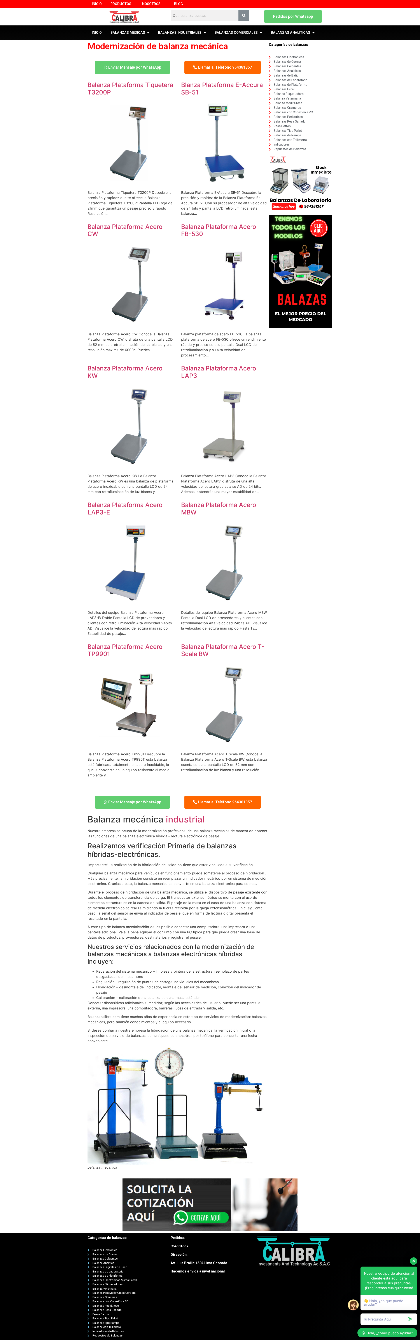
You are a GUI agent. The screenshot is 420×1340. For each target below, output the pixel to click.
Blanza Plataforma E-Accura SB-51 (222, 88)
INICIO (97, 4)
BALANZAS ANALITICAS (290, 32)
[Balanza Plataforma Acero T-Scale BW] (224, 745)
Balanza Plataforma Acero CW (125, 230)
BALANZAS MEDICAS (127, 32)
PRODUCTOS (120, 4)
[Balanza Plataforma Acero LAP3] (224, 467)
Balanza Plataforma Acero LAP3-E (125, 508)
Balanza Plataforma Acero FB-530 (218, 230)
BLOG (178, 4)
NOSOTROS (151, 4)
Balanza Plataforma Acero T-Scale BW (222, 650)
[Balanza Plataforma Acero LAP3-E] (131, 603)
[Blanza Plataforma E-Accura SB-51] (224, 184)
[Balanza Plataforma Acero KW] (131, 467)
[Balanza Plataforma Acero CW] (131, 325)
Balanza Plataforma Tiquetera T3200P (130, 88)
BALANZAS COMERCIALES (236, 32)
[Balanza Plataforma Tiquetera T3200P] (131, 184)
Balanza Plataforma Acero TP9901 (125, 650)
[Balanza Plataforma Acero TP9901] (131, 745)
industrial (185, 819)
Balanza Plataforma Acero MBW (218, 508)
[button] (293, 16)
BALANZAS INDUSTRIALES (179, 32)
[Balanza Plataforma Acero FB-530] (224, 325)
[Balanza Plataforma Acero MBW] (224, 603)
